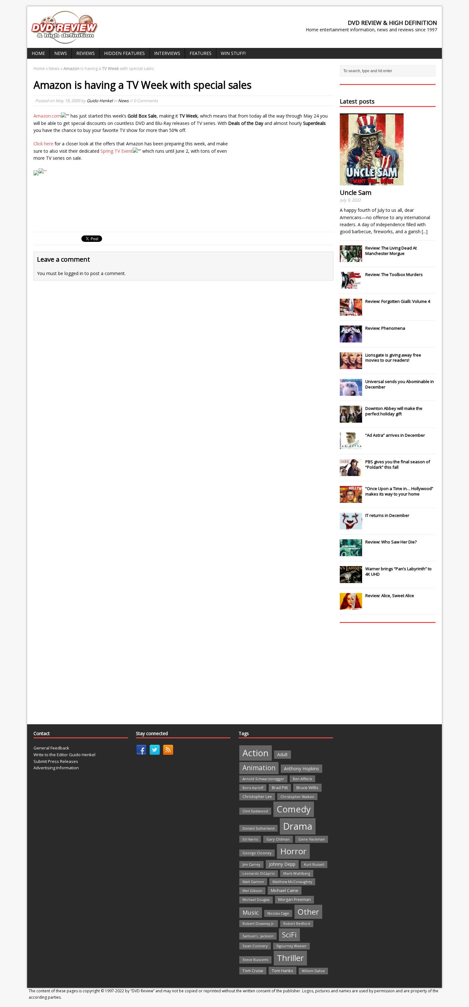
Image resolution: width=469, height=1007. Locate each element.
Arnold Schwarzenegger (263, 778)
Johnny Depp (282, 864)
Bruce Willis (307, 787)
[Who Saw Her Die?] (351, 553)
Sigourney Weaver (291, 946)
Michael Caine (284, 890)
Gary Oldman (278, 839)
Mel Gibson (252, 890)
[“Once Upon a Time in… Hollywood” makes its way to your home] (351, 499)
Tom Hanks (282, 970)
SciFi (289, 935)
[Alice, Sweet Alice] (351, 606)
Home (38, 53)
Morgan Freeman (294, 899)
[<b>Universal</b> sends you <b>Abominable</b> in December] (351, 392)
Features (201, 53)
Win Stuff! (233, 53)
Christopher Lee (257, 796)
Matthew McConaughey (292, 881)
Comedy (294, 809)
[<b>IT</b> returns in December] (351, 526)
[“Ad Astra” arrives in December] (351, 446)
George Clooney (257, 852)
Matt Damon (253, 881)
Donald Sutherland (258, 828)
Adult (282, 754)
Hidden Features (124, 53)
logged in (73, 273)
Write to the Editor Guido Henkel (64, 754)
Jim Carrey (251, 864)
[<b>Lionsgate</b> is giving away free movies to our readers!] (351, 365)
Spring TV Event (116, 151)
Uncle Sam (355, 192)
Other (308, 911)
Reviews (85, 53)
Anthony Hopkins (301, 768)
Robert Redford (296, 923)
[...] (425, 231)
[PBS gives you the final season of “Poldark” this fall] (351, 472)
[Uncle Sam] (372, 182)
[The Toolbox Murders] (351, 285)
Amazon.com (47, 116)
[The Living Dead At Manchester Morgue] (351, 259)
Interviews (167, 53)
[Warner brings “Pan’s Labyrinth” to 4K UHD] (351, 579)
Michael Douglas (256, 899)
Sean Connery (255, 945)
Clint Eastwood (255, 811)
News (60, 53)
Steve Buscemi (255, 959)
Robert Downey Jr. (258, 923)
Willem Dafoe (313, 971)
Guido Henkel (100, 101)
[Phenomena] (351, 339)
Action (255, 753)
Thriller (290, 958)
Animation (258, 767)
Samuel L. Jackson (257, 936)
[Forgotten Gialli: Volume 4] (351, 312)
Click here (43, 144)
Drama (297, 826)
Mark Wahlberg (296, 873)
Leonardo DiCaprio (258, 873)
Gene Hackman (311, 839)
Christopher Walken (297, 796)
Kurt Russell (314, 864)
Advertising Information (56, 768)
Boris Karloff (252, 787)
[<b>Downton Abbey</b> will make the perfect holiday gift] (351, 419)
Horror (293, 851)
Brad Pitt (280, 787)
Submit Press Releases (56, 761)
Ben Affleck (302, 778)
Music (250, 912)
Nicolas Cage (278, 913)
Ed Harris (250, 839)
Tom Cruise (252, 970)
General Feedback (51, 748)
